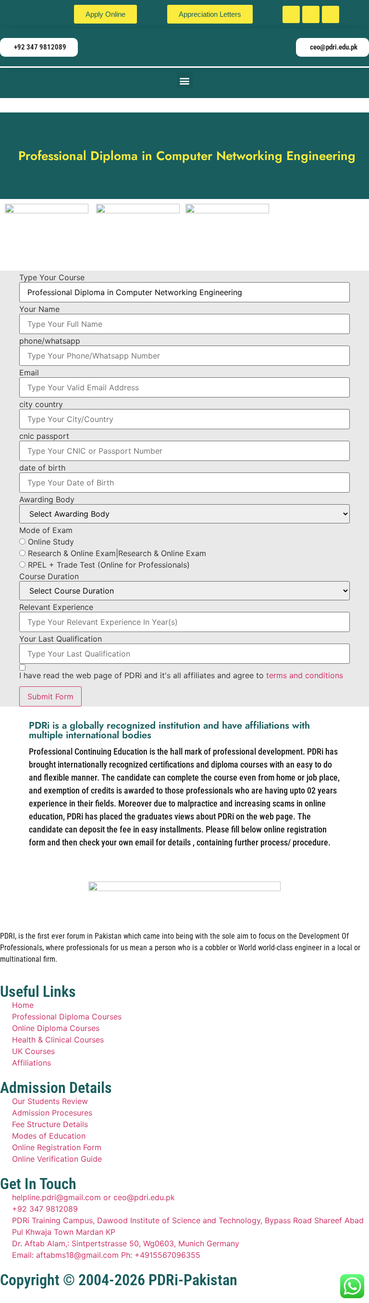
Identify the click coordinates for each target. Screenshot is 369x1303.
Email (29, 372)
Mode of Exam (46, 530)
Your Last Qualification (60, 639)
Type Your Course (52, 277)
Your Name (39, 309)
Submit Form (50, 696)
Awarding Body (46, 499)
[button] (185, 80)
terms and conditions (304, 675)
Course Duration (49, 576)
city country (41, 404)
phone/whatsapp (49, 341)
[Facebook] (291, 14)
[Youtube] (330, 14)
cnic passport (44, 436)
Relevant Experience (56, 607)
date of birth (42, 468)
